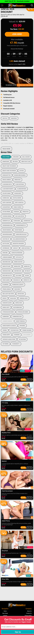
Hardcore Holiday (21, 234)
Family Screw (17, 207)
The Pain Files (14, 330)
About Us (29, 611)
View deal (29, 379)
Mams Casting (18, 261)
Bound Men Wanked (20, 175)
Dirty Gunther (7, 202)
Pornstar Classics (17, 284)
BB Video (15, 161)
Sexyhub (5, 551)
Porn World (5, 374)
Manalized (17, 266)
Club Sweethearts (8, 188)
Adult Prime (6, 156)
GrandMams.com (7, 225)
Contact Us (29, 613)
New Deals (5, 613)
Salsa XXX (13, 298)
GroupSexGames (7, 234)
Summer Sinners (7, 321)
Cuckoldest (17, 193)
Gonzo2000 (17, 220)
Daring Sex (6, 198)
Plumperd (5, 284)
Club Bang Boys (7, 184)
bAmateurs (6, 161)
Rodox (4, 298)
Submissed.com (17, 316)
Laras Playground (16, 252)
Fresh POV (25, 211)
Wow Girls (5, 579)
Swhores (22, 325)
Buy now (23, 379)
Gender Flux (6, 220)
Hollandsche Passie (19, 239)
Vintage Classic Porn (9, 339)
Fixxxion (16, 211)
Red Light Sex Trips (8, 293)
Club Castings (20, 184)
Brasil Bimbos (7, 179)
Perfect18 (26, 280)
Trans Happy (6, 334)
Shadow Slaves (7, 302)
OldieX (27, 275)
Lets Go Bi (19, 257)
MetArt (4, 461)
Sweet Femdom (20, 321)
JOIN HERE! (17, 34)
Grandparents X (21, 225)
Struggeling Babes (8, 312)
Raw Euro (17, 289)
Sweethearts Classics (9, 325)
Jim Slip (15, 248)
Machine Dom (6, 261)
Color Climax (6, 193)
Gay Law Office (19, 216)
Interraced (6, 248)
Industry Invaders (18, 243)
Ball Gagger (26, 157)
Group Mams (18, 230)
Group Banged (7, 230)
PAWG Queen (6, 280)
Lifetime (5, 615)
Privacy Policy (28, 615)
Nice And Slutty (7, 275)
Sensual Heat (24, 298)
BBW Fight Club (26, 161)
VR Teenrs (5, 344)
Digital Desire (17, 198)
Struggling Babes (23, 312)
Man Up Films (6, 266)
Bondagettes (6, 175)
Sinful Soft (6, 307)
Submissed (6, 316)
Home (5, 611)
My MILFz (27, 271)
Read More (6, 149)
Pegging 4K (16, 280)
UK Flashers (26, 334)
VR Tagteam (22, 339)
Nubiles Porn (6, 433)
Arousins (16, 157)
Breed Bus (17, 179)
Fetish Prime (6, 211)
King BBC (5, 252)
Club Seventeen (7, 491)
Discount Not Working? (17, 49)
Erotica (5, 118)
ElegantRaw (6, 207)
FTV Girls (5, 403)
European (14, 118)
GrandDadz (27, 220)
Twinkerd (17, 334)
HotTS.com (6, 243)
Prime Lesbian (7, 289)
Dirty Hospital (19, 202)
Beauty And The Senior (9, 166)
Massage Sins (7, 271)
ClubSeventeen (21, 188)
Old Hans (18, 275)
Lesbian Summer (7, 257)
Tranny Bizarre (26, 330)
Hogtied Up (6, 239)
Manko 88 (26, 266)
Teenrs (5, 330)
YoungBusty (15, 344)
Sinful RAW (18, 302)
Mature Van (17, 271)
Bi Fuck (22, 170)
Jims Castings (25, 248)
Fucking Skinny (7, 216)
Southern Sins (17, 307)
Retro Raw (21, 293)
